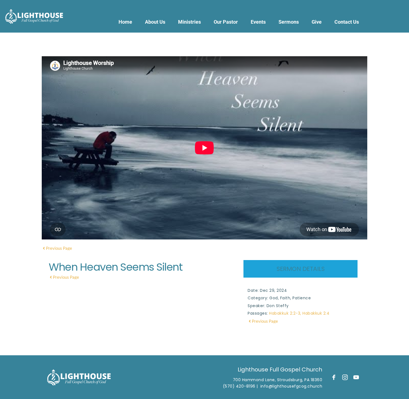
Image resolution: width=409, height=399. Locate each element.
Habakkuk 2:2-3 (284, 313)
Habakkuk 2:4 (315, 313)
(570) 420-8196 (239, 386)
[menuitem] (125, 22)
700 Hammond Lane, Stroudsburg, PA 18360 (277, 380)
